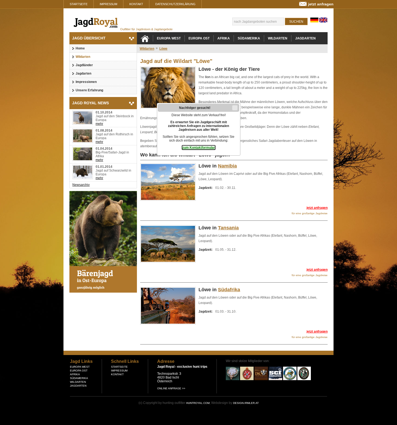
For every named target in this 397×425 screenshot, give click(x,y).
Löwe (163, 49)
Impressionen (86, 82)
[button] (235, 108)
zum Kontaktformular (198, 147)
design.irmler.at (246, 402)
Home (80, 48)
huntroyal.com (198, 402)
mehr (99, 124)
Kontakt (136, 4)
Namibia (227, 166)
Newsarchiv (81, 185)
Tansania (228, 227)
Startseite (79, 4)
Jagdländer (84, 65)
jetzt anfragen (321, 4)
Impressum (108, 4)
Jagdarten (83, 73)
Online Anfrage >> (171, 388)
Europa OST (199, 38)
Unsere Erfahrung (89, 90)
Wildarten (83, 57)
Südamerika (249, 38)
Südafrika (229, 289)
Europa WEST (169, 38)
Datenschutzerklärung (175, 4)
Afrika (223, 38)
